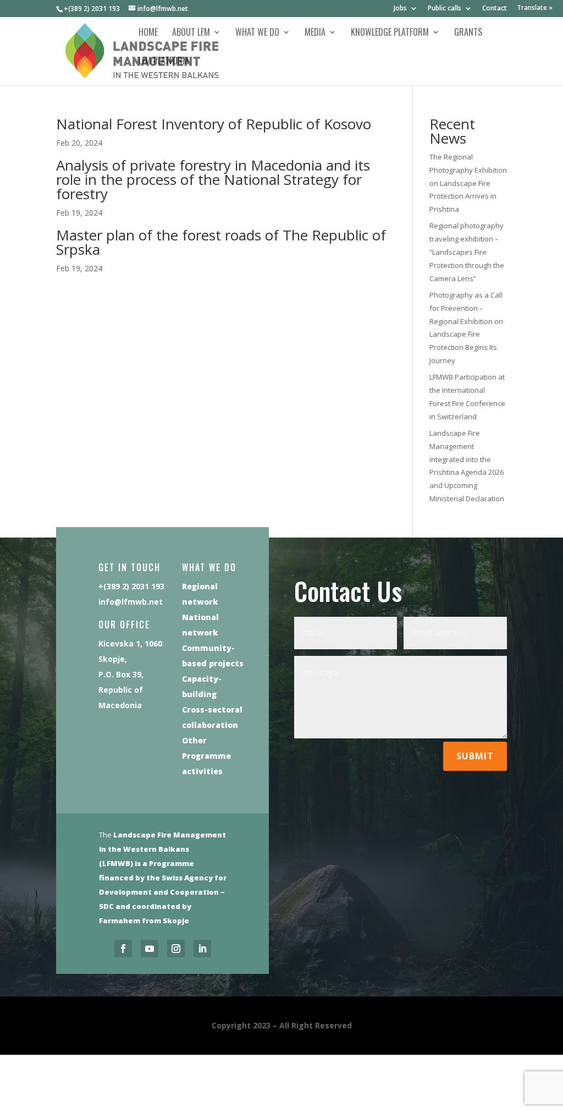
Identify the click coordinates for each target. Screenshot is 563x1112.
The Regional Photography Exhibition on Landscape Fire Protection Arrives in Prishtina (468, 183)
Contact (494, 9)
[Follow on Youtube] (149, 948)
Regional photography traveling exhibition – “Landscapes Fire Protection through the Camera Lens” (466, 252)
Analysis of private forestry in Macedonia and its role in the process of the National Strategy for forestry (213, 179)
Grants (468, 33)
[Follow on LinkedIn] (202, 948)
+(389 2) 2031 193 (92, 8)
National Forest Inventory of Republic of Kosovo (213, 124)
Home (148, 33)
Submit (475, 756)
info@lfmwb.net (130, 601)
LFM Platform (164, 62)
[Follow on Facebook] (123, 948)
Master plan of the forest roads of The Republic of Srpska (221, 242)
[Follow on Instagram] (176, 948)
